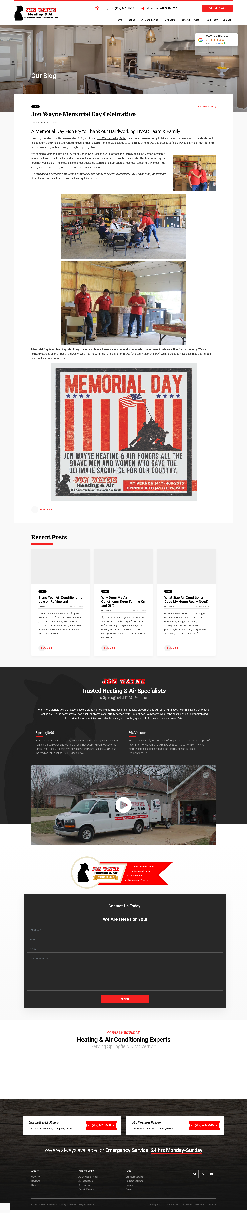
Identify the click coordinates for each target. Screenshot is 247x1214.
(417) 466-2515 (204, 1125)
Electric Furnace (86, 1189)
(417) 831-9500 (101, 1125)
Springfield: (117, 8)
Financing (185, 20)
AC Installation (85, 1181)
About (197, 20)
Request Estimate (134, 1181)
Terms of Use (172, 1204)
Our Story (35, 1176)
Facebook (186, 1174)
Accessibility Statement (193, 1204)
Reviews (35, 1181)
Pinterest (203, 1174)
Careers (129, 1189)
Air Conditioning (149, 20)
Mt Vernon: (162, 8)
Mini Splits (170, 20)
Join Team (212, 20)
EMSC (92, 1204)
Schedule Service (217, 8)
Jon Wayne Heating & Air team (89, 353)
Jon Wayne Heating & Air (111, 138)
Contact (226, 20)
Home (119, 20)
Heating (131, 20)
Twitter (195, 1174)
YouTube (212, 1174)
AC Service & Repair (88, 1176)
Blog (35, 107)
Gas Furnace (84, 1185)
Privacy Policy (156, 1204)
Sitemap (212, 1204)
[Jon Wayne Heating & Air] (36, 12)
